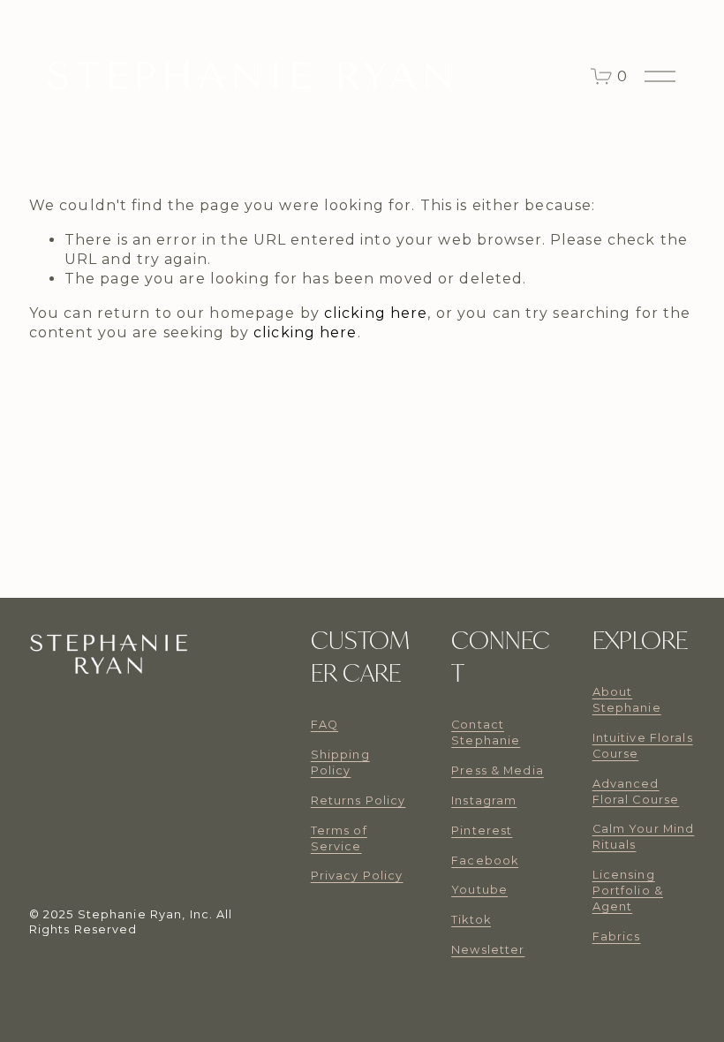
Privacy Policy (357, 875)
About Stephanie (626, 699)
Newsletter (487, 949)
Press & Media (497, 770)
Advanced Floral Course (636, 791)
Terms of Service (339, 838)
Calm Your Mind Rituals (643, 836)
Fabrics (616, 936)
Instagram (484, 800)
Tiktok (471, 919)
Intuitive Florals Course (642, 745)
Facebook (484, 860)
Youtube (479, 889)
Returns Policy (358, 800)
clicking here (376, 313)
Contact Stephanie (485, 732)
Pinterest (481, 830)
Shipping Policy (340, 762)
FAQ (324, 724)
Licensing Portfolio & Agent (627, 890)
